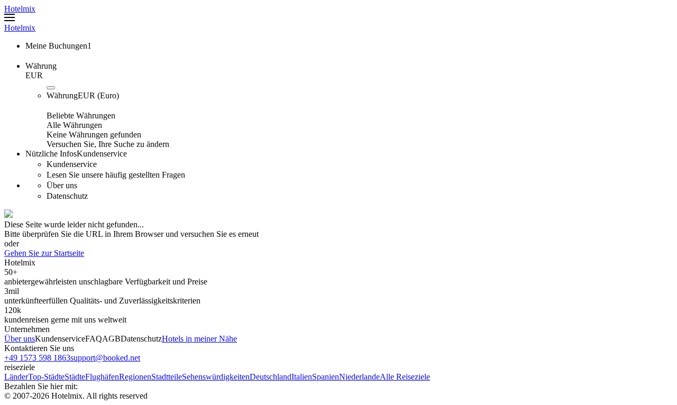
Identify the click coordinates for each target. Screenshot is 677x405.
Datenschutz (141, 338)
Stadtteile (166, 376)
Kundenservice (60, 338)
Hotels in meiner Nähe (199, 338)
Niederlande (359, 376)
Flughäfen (102, 376)
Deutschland (270, 376)
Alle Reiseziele (405, 376)
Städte (75, 376)
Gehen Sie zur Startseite (44, 252)
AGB (111, 338)
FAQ (93, 338)
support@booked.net (105, 357)
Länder (16, 376)
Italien (301, 376)
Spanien (325, 376)
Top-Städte (46, 376)
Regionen (135, 376)
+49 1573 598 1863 (37, 357)
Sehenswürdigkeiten (216, 376)
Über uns (19, 338)
